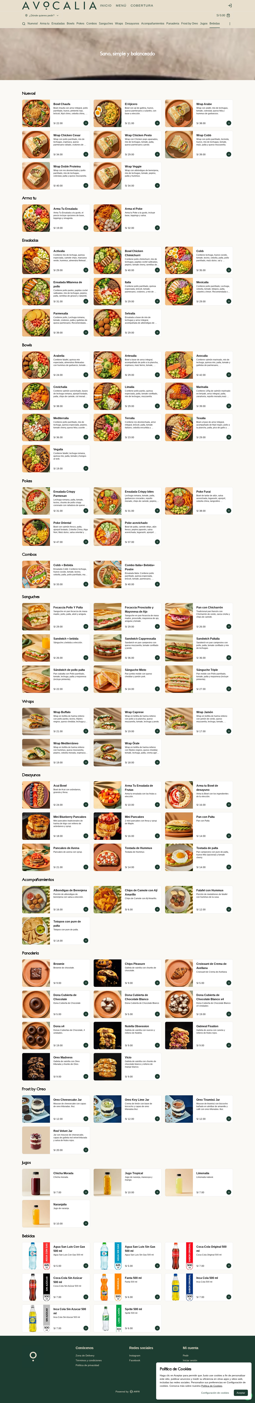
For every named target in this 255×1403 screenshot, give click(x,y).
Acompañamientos (152, 23)
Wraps (119, 23)
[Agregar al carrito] (85, 123)
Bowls (70, 23)
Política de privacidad (87, 1365)
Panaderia (172, 23)
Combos (91, 23)
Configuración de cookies (215, 1392)
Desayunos (132, 23)
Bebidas (215, 23)
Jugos (203, 23)
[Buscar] (24, 23)
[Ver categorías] (230, 24)
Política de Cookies (211, 1385)
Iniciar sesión (190, 1360)
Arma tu (44, 23)
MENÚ (121, 5)
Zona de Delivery (85, 1355)
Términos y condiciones (89, 1360)
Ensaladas (58, 23)
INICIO (106, 5)
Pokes (80, 23)
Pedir (186, 1355)
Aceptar (241, 1392)
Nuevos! (33, 23)
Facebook (134, 1360)
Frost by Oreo (189, 23)
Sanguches (106, 23)
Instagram (134, 1355)
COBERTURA (142, 5)
